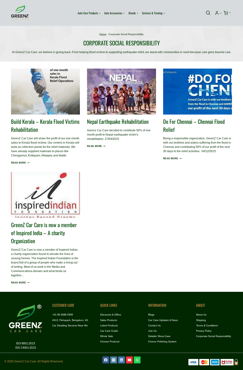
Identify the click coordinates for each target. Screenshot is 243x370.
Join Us (152, 330)
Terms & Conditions (207, 325)
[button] (221, 13)
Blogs (151, 314)
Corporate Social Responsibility (213, 336)
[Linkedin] (121, 359)
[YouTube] (129, 359)
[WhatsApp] (137, 359)
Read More (20, 162)
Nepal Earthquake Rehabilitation (118, 121)
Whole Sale (106, 336)
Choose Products (110, 341)
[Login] (218, 13)
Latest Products (109, 325)
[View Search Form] (208, 13)
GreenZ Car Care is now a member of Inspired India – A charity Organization (44, 233)
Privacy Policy (204, 330)
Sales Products (108, 320)
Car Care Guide (109, 330)
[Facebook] (105, 359)
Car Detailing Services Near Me (70, 325)
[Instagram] (113, 359)
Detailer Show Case (159, 336)
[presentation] (45, 92)
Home (102, 34)
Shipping (201, 320)
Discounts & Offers (110, 314)
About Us (201, 314)
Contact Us (154, 325)
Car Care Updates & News (163, 320)
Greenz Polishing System (162, 341)
